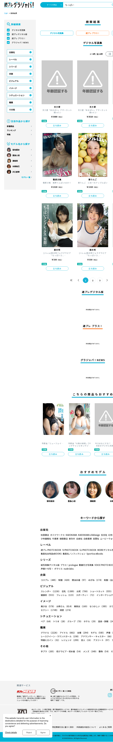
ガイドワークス (57, 534)
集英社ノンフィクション (74, 553)
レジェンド (70, 640)
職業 (11, 102)
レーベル (13, 59)
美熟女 (81, 606)
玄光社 (104, 534)
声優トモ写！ (47, 568)
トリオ (59, 621)
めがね (95, 580)
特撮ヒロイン (50, 640)
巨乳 (68, 591)
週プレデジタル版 (19, 34)
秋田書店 (45, 534)
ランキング (11, 130)
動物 (104, 651)
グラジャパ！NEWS (20, 42)
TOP (6, 13)
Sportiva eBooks (95, 553)
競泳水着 (79, 580)
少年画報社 (46, 538)
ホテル (90, 621)
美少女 (48, 606)
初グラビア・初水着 (69, 651)
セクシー (50, 610)
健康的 (48, 595)
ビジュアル (14, 81)
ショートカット (101, 591)
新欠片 (72, 538)
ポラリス (58, 568)
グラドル (50, 632)
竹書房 (55, 538)
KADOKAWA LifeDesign (89, 534)
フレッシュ (65, 595)
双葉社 (96, 538)
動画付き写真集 (86, 564)
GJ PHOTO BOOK (88, 549)
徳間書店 (64, 538)
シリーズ (13, 66)
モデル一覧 (25, 177)
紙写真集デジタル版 (50, 564)
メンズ (90, 651)
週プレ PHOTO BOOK (51, 549)
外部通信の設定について (86, 727)
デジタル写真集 (18, 30)
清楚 (66, 610)
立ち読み (57, 125)
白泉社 (79, 538)
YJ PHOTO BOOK (70, 549)
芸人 (86, 640)
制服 (64, 580)
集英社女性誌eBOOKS (51, 553)
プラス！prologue (69, 564)
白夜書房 (88, 538)
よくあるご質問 (105, 727)
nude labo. (69, 568)
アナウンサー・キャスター (97, 636)
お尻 (82, 591)
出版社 (12, 52)
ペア (46, 621)
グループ (75, 621)
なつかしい (99, 606)
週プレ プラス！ (19, 38)
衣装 (11, 73)
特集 (8, 134)
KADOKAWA (71, 534)
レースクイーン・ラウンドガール (60, 636)
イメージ (13, 88)
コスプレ (49, 580)
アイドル (68, 632)
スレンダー (51, 591)
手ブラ (48, 651)
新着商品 (10, 126)
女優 (83, 632)
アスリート (102, 640)
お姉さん (64, 606)
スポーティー (85, 595)
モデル (98, 632)
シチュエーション (17, 95)
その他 (12, 109)
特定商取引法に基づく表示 (63, 727)
